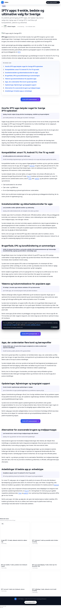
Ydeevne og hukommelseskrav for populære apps (20, 79)
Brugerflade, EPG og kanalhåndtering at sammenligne (22, 75)
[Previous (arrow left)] (0, 607)
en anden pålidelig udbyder (32, 325)
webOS (37, 178)
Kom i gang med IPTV (53, 2)
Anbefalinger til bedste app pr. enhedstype (18, 91)
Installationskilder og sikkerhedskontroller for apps (21, 72)
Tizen (30, 178)
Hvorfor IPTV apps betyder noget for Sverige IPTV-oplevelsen (24, 66)
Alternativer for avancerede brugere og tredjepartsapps (22, 88)
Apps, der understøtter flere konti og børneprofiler (21, 82)
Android (32, 166)
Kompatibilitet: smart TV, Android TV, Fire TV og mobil (22, 69)
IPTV (19, 52)
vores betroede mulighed (10, 325)
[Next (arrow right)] (2, 607)
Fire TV (29, 176)
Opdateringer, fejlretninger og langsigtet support (20, 85)
